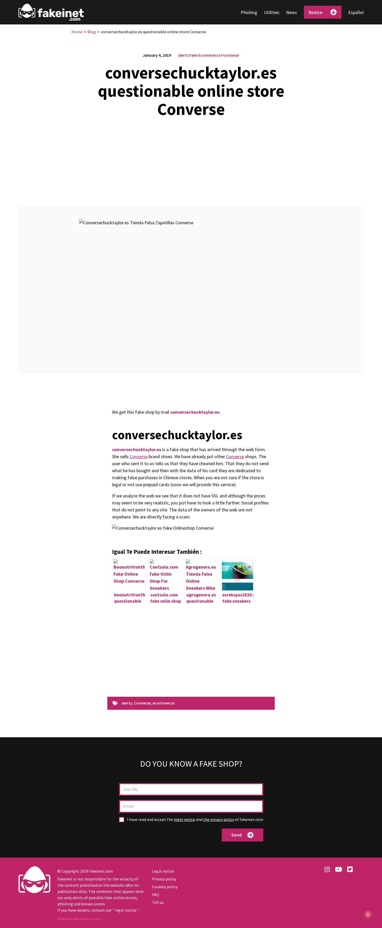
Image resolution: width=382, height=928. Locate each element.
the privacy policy (218, 819)
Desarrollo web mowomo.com (79, 919)
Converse (139, 456)
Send (236, 835)
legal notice (184, 819)
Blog (91, 31)
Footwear (230, 55)
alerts (183, 55)
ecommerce (163, 703)
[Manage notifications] (368, 914)
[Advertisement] (191, 158)
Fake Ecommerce (204, 55)
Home (76, 31)
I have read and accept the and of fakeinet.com (194, 819)
